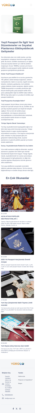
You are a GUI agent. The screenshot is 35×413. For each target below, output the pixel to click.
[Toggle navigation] (31, 5)
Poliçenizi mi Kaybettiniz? (25, 380)
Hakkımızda (21, 376)
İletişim (20, 383)
